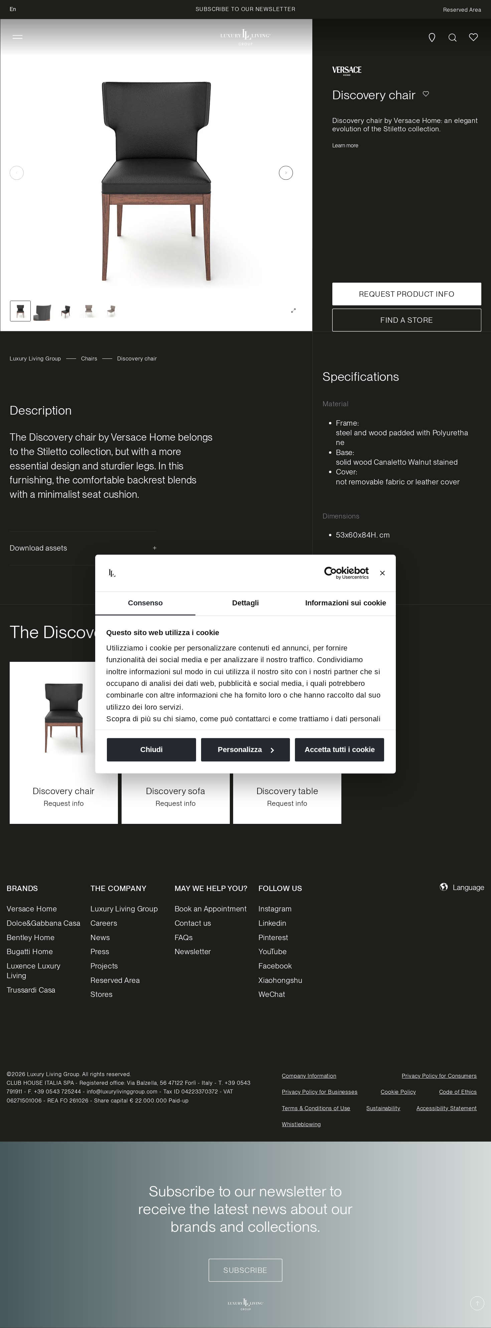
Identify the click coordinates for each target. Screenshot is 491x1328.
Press (100, 951)
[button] (17, 37)
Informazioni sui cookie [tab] (345, 603)
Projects (104, 966)
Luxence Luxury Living (33, 971)
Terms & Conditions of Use (316, 1108)
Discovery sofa (175, 791)
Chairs (89, 358)
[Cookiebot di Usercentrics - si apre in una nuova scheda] (339, 573)
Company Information (309, 1076)
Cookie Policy (398, 1092)
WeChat (272, 994)
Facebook (275, 966)
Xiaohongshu (281, 980)
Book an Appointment (211, 909)
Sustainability (383, 1108)
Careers (104, 923)
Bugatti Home (30, 951)
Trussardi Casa (31, 990)
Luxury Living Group (35, 358)
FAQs (184, 937)
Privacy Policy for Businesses (320, 1092)
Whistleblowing (301, 1125)
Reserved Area (115, 980)
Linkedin (273, 923)
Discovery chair (64, 791)
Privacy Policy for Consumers (439, 1076)
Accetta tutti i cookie (340, 749)
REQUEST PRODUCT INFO (407, 294)
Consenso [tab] (145, 603)
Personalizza (240, 749)
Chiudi (151, 749)
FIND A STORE (406, 320)
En (13, 9)
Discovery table (287, 791)
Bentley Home (31, 937)
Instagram (275, 909)
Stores (101, 994)
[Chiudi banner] (382, 573)
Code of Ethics (458, 1092)
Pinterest (273, 937)
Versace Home (32, 909)
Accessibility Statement (447, 1108)
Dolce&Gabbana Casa (43, 923)
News (100, 937)
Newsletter (193, 951)
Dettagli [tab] (245, 603)
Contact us (193, 923)
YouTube (273, 951)
